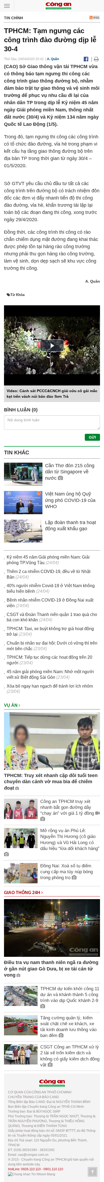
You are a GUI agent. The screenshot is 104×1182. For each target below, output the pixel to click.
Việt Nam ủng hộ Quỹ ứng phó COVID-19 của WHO (70, 500)
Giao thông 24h (22, 892)
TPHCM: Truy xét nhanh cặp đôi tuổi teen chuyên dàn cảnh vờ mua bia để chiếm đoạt (51, 782)
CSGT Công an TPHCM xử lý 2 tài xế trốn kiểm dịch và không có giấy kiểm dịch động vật (69, 1055)
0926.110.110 (31, 1169)
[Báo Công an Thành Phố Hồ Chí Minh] (58, 5)
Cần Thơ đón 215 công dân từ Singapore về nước (69, 472)
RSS (96, 17)
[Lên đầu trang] (92, 1172)
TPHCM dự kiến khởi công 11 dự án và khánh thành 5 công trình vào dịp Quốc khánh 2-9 (69, 994)
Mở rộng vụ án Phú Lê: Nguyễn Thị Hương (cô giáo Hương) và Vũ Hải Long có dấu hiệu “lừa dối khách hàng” (69, 839)
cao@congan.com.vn (33, 1155)
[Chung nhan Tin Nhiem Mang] (31, 1174)
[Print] (96, 59)
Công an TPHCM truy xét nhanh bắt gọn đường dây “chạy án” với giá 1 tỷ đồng (67, 807)
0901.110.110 (53, 1169)
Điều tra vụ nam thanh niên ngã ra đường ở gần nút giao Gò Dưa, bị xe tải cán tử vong (51, 969)
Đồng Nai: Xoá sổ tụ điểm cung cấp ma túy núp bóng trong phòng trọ (66, 871)
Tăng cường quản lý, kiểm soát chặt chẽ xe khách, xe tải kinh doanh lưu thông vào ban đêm (68, 1026)
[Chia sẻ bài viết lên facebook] (86, 59)
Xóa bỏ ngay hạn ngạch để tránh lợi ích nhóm (50, 686)
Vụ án (11, 705)
